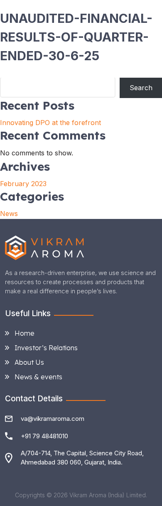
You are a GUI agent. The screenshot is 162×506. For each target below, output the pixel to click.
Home (24, 333)
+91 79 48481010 (44, 436)
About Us (29, 362)
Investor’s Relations (46, 348)
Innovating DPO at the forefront (50, 122)
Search (141, 88)
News (9, 213)
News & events (38, 377)
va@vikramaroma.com (52, 418)
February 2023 (23, 183)
